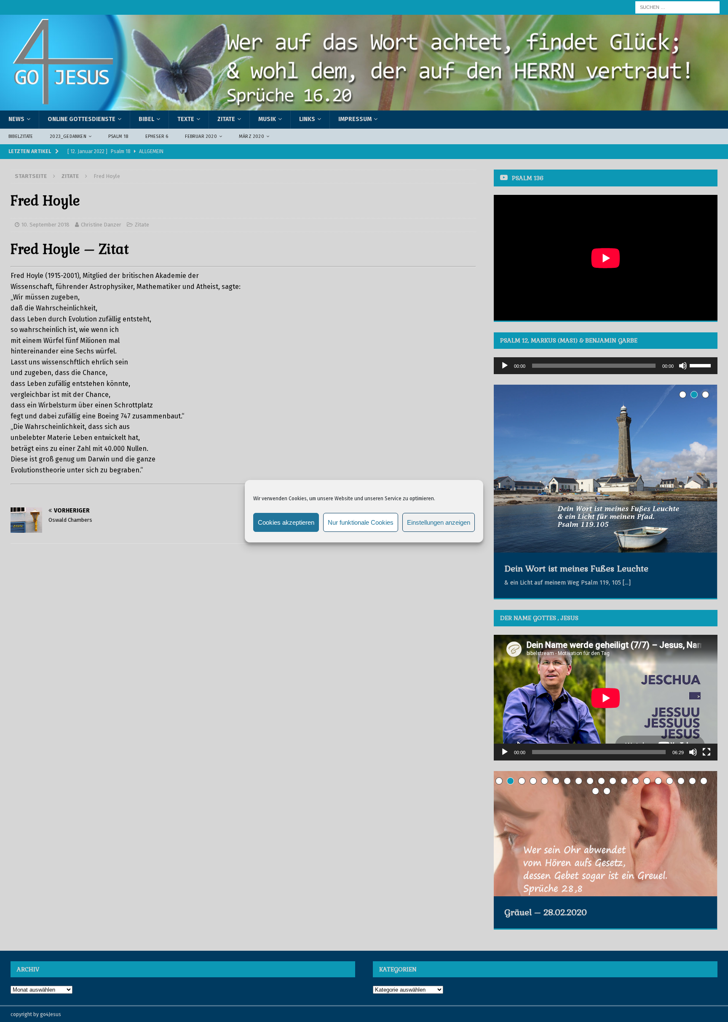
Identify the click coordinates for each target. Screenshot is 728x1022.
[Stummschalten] (683, 365)
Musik (267, 119)
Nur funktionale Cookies (360, 522)
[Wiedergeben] (504, 365)
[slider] (701, 364)
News (16, 119)
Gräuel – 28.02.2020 (545, 912)
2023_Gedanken (68, 136)
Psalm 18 (118, 136)
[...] (627, 582)
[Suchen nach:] (677, 7)
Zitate (226, 119)
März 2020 (251, 136)
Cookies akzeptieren (286, 522)
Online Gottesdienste (81, 119)
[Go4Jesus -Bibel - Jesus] (364, 105)
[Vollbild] (706, 752)
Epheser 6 (157, 136)
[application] (605, 365)
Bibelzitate (20, 136)
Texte (185, 119)
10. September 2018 (45, 224)
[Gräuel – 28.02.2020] (605, 833)
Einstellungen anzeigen (438, 522)
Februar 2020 (201, 136)
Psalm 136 (527, 178)
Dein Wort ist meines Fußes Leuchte (576, 568)
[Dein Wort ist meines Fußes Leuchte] (605, 469)
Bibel (146, 119)
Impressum (355, 119)
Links (307, 119)
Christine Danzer (101, 224)
